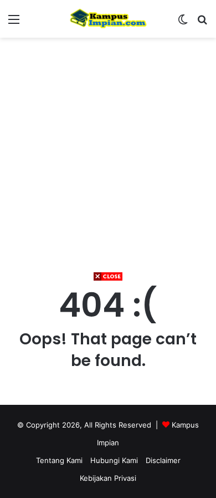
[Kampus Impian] (107, 19)
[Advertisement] (108, 390)
